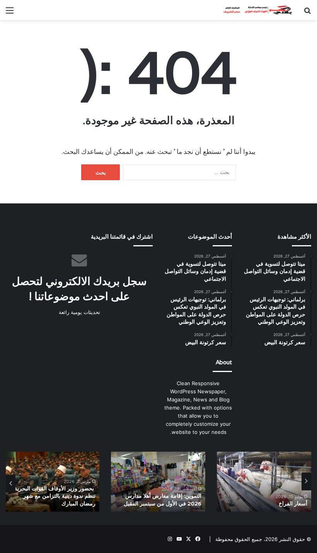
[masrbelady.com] (255, 10)
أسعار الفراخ (293, 503)
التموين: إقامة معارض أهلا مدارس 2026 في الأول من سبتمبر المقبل (162, 499)
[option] (264, 482)
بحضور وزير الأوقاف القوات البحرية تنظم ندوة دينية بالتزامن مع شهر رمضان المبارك (54, 496)
